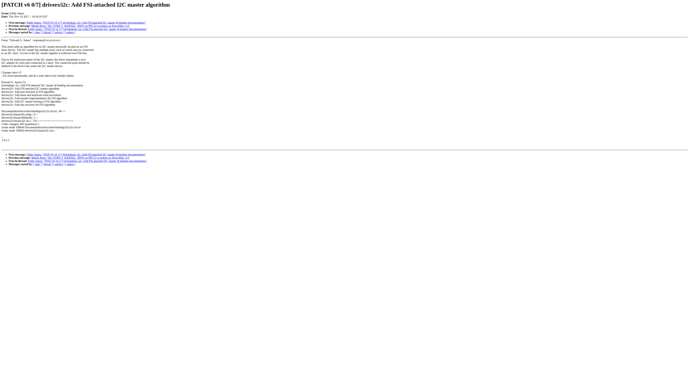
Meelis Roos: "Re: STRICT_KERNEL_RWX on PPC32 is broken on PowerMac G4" (80, 25)
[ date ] (37, 32)
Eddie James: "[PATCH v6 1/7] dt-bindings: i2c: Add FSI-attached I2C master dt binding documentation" (86, 22)
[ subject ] (58, 32)
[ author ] (70, 32)
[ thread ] (47, 32)
